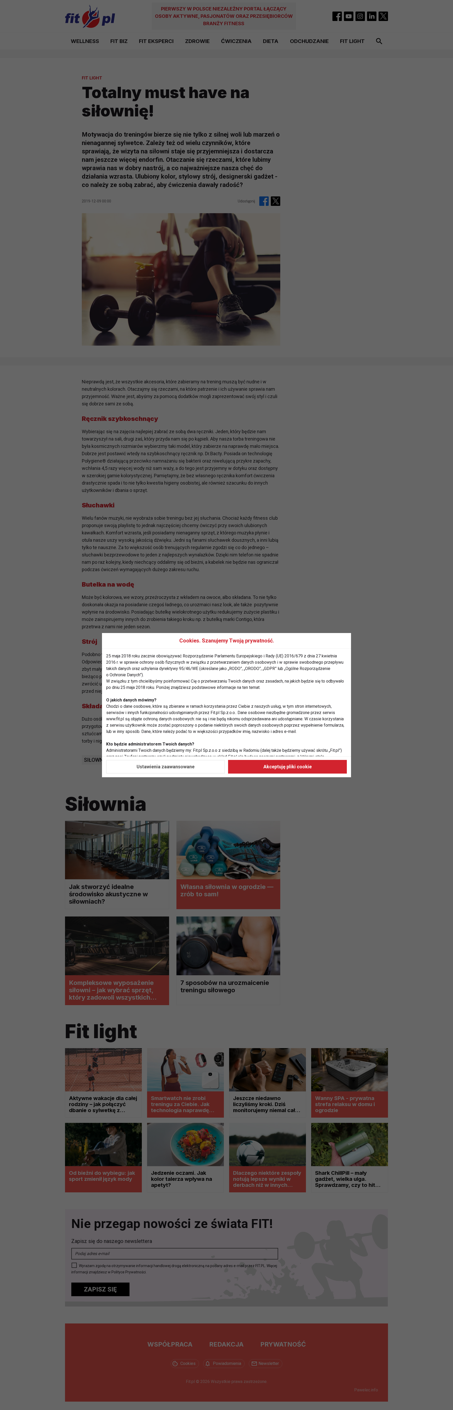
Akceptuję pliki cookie (287, 766)
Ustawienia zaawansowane (166, 766)
